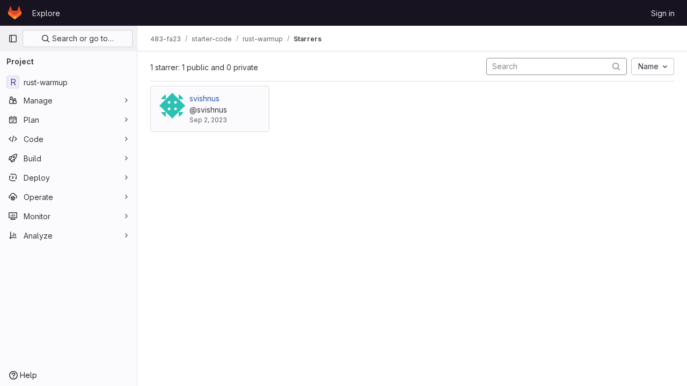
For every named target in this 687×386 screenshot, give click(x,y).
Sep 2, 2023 (208, 120)
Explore (46, 13)
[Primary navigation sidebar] (12, 38)
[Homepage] (15, 12)
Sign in (663, 13)
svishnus (204, 98)
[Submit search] (616, 66)
